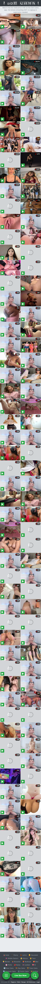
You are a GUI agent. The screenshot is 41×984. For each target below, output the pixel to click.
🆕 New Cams (9, 968)
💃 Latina (23, 955)
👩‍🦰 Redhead (26, 962)
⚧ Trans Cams (32, 968)
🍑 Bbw (35, 962)
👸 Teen (33, 958)
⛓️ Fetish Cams (23, 971)
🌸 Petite (8, 965)
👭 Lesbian (26, 965)
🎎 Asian (6, 955)
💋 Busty (17, 965)
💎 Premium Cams (9, 971)
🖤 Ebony (14, 955)
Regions (13, 982)
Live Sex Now (21, 975)
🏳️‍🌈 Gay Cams (20, 968)
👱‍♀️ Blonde (6, 962)
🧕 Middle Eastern (11, 958)
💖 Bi (34, 965)
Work (18, 982)
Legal (38, 982)
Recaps (23, 982)
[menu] (6, 975)
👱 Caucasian (33, 955)
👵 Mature (24, 958)
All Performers (31, 982)
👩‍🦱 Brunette (16, 962)
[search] (35, 975)
